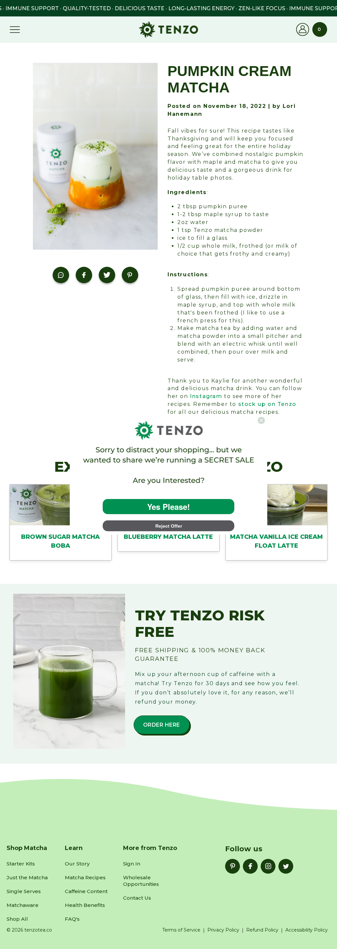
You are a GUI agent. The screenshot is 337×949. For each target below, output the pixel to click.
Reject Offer (168, 526)
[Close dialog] (261, 420)
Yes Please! (168, 506)
